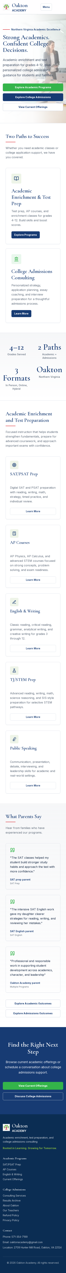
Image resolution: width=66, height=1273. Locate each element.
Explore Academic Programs (33, 87)
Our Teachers (11, 1210)
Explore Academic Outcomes (33, 1003)
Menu (46, 6)
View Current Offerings (33, 106)
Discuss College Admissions (33, 1096)
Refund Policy (11, 1215)
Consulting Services (14, 1195)
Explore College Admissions (33, 97)
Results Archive (12, 1200)
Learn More (21, 313)
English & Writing (12, 1174)
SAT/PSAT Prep (12, 1164)
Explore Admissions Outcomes (33, 1013)
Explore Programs (25, 234)
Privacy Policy (11, 1220)
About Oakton (11, 1205)
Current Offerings (13, 1179)
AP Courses (9, 1169)
